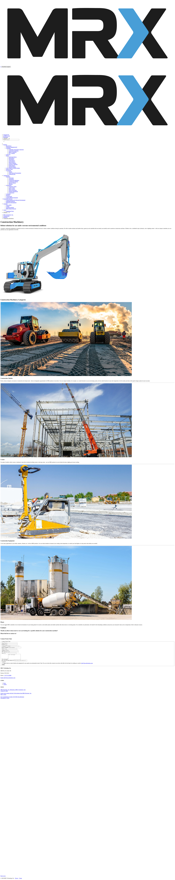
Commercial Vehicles (13, 181)
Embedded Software (10, 201)
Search (4, 139)
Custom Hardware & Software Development (15, 200)
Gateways (8, 154)
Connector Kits (12, 174)
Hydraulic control (12, 186)
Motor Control (12, 189)
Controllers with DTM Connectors (16, 149)
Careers (5, 684)
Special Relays (12, 162)
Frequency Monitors (13, 164)
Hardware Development (11, 202)
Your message (5, 659)
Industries (8, 176)
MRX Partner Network (11, 208)
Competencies (6, 175)
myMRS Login (6, 135)
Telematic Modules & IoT (11, 147)
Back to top (3, 876)
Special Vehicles (12, 182)
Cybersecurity (9, 196)
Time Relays (11, 159)
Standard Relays (12, 166)
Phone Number (5, 647)
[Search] (3, 141)
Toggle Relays (12, 160)
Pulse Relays (11, 158)
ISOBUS (8, 195)
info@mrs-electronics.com (87, 663)
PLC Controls (12, 153)
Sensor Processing (13, 190)
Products (5, 144)
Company (5, 203)
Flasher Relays (12, 165)
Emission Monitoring (13, 191)
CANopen (8, 194)
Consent (4, 661)
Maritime (11, 184)
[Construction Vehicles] (66, 375)
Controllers (8, 148)
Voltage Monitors (12, 163)
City (3, 653)
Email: (2, 677)
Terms (20, 878)
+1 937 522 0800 (7, 675)
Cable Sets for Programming (15, 173)
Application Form (10, 211)
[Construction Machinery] (39, 296)
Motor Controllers (12, 152)
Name (3, 643)
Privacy (16, 878)
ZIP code (4, 651)
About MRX (9, 205)
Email (3, 644)
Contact (7, 206)
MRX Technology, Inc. (8, 214)
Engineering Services (7, 198)
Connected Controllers (13, 150)
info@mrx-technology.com (9, 677)
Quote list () (6, 134)
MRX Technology (7, 143)
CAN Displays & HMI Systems (13, 168)
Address (3, 650)
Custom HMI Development (12, 197)
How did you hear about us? (8, 660)
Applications (8, 185)
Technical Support (10, 207)
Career (4, 210)
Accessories (8, 170)
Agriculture (11, 178)
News (4, 683)
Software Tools (9, 169)
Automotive (11, 179)
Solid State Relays (13, 157)
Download (5, 137)
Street (3, 648)
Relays (7, 155)
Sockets (10, 171)
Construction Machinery (14, 180)
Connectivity (11, 192)
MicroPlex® (8, 145)
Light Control (12, 187)
